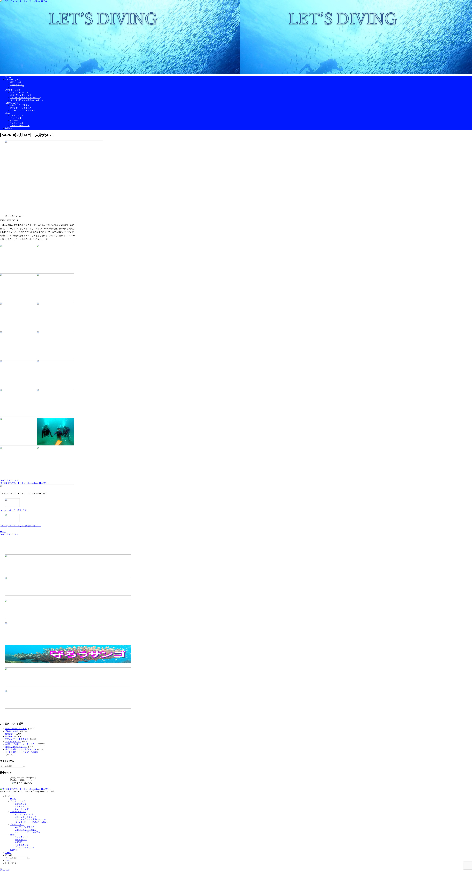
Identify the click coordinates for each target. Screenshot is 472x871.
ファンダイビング (13, 742)
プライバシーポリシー (24, 847)
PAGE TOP (4, 870)
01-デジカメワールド (9, 480)
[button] (24, 766)
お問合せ (9, 734)
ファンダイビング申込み (25, 830)
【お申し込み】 (12, 731)
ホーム (13, 799)
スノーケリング (22, 809)
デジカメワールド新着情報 (17, 739)
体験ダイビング (22, 806)
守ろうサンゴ (21, 840)
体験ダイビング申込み (24, 827)
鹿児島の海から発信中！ (16, 729)
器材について (21, 804)
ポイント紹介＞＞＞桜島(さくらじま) (21, 752)
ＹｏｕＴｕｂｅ (22, 837)
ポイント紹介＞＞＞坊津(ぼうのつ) (20, 749)
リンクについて (22, 845)
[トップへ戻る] (1, 868)
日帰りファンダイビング (16, 747)
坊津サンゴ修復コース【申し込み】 (20, 744)
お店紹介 (9, 736)
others (12, 835)
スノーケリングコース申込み (27, 832)
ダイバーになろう (18, 801)
